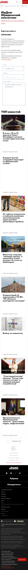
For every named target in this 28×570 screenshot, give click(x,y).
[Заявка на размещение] (26, 6)
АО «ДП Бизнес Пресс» (6, 489)
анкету (3, 54)
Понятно (22, 559)
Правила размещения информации (14, 462)
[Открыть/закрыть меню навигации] (17, 2)
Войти (25, 2)
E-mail (4, 64)
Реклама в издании (5, 498)
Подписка (3, 496)
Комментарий (7, 81)
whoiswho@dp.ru (6, 59)
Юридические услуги (7, 21)
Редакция (3, 494)
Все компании (14, 453)
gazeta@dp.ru (4, 515)
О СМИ (3, 491)
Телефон (5, 73)
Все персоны (14, 455)
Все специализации (14, 457)
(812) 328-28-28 (4, 511)
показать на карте (5, 507)
